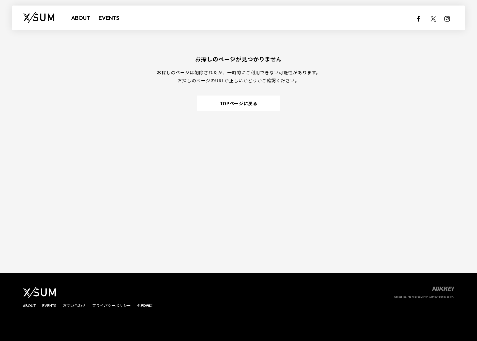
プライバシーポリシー (111, 305)
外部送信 (145, 305)
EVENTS (109, 17)
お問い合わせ (74, 305)
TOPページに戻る (239, 103)
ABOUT (80, 17)
